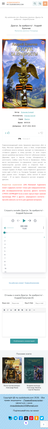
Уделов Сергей (29, 116)
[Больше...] (34, 310)
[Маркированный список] (26, 310)
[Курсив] (7, 310)
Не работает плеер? (16, 283)
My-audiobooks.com (12, 17)
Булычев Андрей (27, 112)
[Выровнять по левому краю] (15, 310)
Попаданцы (34, 31)
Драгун (27, 119)
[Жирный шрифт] (4, 310)
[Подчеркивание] (11, 310)
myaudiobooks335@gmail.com (24, 405)
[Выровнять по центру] (18, 310)
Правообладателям (32, 283)
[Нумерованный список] (29, 310)
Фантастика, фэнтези (27, 17)
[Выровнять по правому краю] (22, 310)
